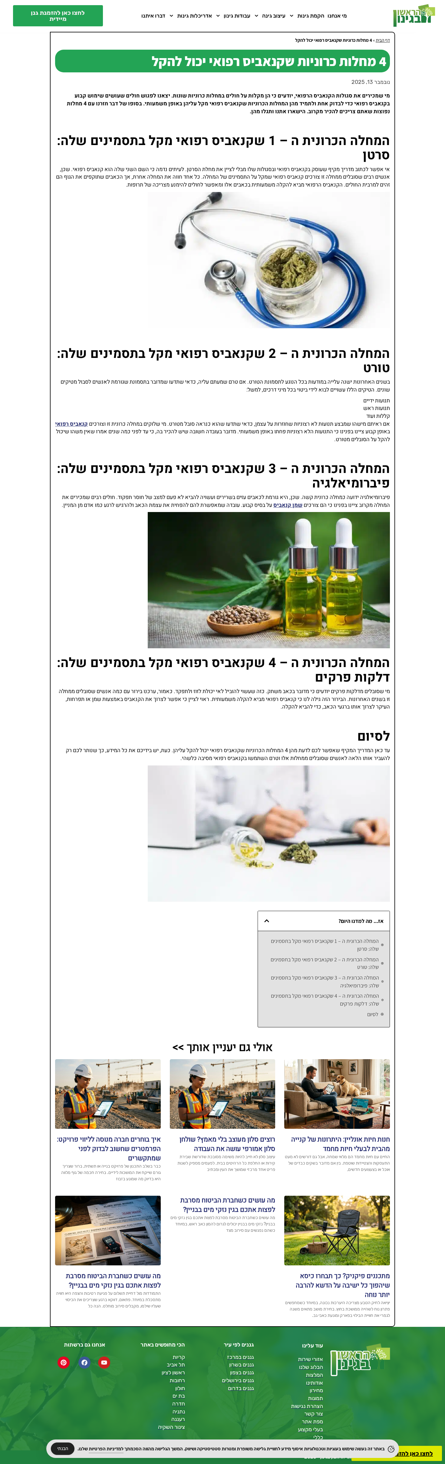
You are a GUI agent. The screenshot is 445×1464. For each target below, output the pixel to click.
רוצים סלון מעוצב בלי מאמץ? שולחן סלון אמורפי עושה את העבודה (227, 1144)
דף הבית (383, 40)
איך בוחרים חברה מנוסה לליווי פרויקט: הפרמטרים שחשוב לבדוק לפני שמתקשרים (109, 1149)
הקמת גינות (310, 15)
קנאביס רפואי (71, 424)
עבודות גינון (237, 15)
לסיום (372, 1014)
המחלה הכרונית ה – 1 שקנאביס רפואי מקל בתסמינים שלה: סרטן (325, 944)
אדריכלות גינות (194, 15)
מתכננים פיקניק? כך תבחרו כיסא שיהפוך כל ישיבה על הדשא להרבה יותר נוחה (343, 1285)
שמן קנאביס (287, 505)
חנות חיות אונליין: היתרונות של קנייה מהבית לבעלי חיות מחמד (340, 1144)
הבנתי (62, 1448)
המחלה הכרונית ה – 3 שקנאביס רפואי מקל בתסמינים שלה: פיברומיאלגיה (325, 981)
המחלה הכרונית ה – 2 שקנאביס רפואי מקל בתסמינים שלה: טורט (325, 963)
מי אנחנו (337, 15)
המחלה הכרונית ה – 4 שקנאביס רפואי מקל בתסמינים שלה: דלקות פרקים (325, 999)
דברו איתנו (153, 15)
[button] (266, 921)
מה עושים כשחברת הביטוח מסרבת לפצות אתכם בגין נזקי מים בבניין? (227, 1204)
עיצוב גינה (273, 15)
